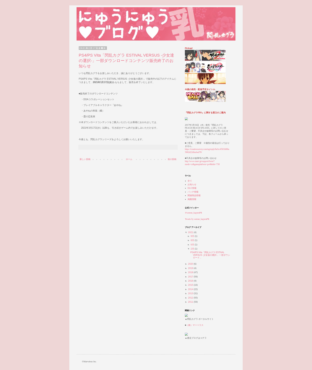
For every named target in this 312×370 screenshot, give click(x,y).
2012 (191, 298)
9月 (193, 236)
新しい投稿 (85, 159)
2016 (191, 281)
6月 (193, 244)
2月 (193, 249)
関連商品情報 (194, 195)
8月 (193, 240)
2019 (191, 268)
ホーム (129, 159)
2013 (191, 293)
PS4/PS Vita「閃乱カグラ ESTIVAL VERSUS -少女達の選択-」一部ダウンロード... (210, 255)
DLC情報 (192, 188)
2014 (191, 289)
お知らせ (192, 184)
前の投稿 (172, 159)
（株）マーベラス (194, 325)
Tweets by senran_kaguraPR (197, 218)
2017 (191, 276)
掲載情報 (192, 199)
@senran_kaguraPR (193, 212)
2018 (191, 272)
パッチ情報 (193, 192)
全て (190, 181)
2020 (191, 264)
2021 (191, 232)
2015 (191, 285)
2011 (191, 302)
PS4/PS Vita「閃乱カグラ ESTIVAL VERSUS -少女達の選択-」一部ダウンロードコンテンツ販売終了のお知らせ (126, 60)
